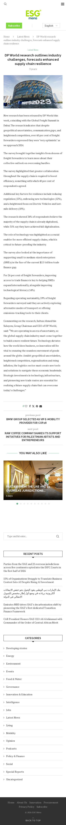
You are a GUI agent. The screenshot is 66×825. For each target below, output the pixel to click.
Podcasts (11, 748)
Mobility (10, 733)
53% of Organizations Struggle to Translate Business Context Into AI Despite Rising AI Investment (33, 580)
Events (10, 671)
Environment (13, 663)
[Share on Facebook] (30, 406)
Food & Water (14, 679)
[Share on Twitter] (33, 406)
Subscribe (14, 25)
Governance (12, 686)
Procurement (51, 802)
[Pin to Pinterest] (37, 406)
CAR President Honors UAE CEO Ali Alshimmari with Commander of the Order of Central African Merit (33, 620)
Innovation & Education (19, 694)
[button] (7, 482)
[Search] (5, 4)
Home (7, 36)
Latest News (23, 36)
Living (9, 725)
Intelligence (13, 702)
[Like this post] (26, 406)
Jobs (8, 710)
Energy (10, 655)
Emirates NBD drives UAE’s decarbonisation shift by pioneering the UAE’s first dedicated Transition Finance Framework (32, 608)
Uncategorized (14, 779)
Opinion (10, 740)
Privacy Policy (26, 806)
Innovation (35, 802)
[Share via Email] (40, 406)
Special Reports (15, 771)
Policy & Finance (15, 756)
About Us (22, 802)
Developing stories (16, 648)
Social (9, 764)
